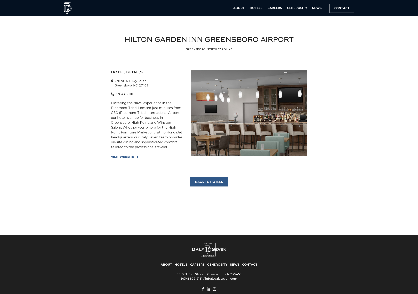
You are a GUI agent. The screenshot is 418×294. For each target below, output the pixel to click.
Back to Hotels (209, 182)
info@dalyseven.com (221, 278)
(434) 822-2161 (192, 278)
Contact (342, 8)
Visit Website (122, 157)
